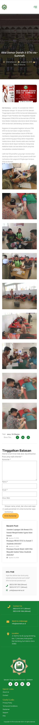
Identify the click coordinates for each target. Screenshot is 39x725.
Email (5, 490)
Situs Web (6, 498)
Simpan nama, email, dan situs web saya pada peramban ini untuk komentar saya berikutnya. (20, 509)
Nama (5, 482)
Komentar (6, 459)
